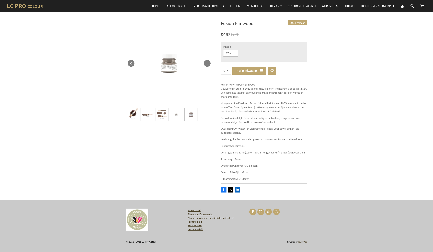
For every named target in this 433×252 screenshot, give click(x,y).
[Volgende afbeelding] (207, 63)
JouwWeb (302, 242)
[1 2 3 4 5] (226, 71)
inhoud (227, 46)
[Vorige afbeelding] (131, 63)
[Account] (402, 5)
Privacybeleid (195, 221)
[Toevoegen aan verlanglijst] (272, 71)
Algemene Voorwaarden (200, 214)
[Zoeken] (412, 5)
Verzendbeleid (195, 229)
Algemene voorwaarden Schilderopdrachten (211, 218)
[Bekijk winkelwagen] (422, 5)
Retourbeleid (195, 225)
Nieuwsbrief (194, 210)
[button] (132, 114)
